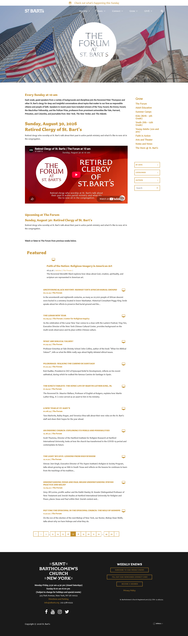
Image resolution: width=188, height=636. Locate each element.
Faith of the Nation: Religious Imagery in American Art (79, 265)
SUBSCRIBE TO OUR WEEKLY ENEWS (129, 570)
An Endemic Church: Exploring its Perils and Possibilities (76, 430)
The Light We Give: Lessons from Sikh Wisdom (69, 456)
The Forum (67, 270)
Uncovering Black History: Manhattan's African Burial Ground (80, 289)
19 (83, 534)
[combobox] (147, 165)
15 (63, 534)
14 (58, 534)
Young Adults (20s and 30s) (147, 130)
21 (93, 534)
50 (112, 534)
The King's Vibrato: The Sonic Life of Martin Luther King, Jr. (77, 386)
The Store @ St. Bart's (147, 148)
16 (68, 534)
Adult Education (144, 107)
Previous (35, 534)
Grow (139, 98)
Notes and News (144, 144)
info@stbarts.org (51, 602)
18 (78, 534)
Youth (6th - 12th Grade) (144, 123)
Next (116, 534)
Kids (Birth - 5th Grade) (144, 117)
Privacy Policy (129, 590)
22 (99, 534)
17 (73, 534)
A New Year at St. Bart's (56, 408)
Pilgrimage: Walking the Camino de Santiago (69, 363)
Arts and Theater (144, 139)
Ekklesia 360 (158, 623)
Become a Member (129, 584)
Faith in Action (143, 135)
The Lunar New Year (54, 315)
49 (106, 534)
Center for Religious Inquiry (76, 318)
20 (89, 534)
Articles (58, 270)
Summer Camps (143, 111)
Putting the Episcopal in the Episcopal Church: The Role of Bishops (81, 510)
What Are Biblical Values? (58, 341)
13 (52, 534)
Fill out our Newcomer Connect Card (129, 577)
